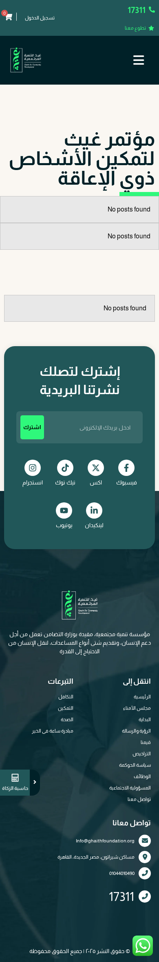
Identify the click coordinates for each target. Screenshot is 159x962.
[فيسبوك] (126, 468)
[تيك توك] (65, 468)
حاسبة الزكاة (15, 788)
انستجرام (32, 482)
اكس (96, 482)
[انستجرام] (32, 468)
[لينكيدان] (94, 510)
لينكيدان (94, 525)
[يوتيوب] (64, 510)
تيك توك (65, 482)
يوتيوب (64, 525)
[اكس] (96, 468)
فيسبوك (126, 482)
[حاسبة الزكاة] (15, 778)
